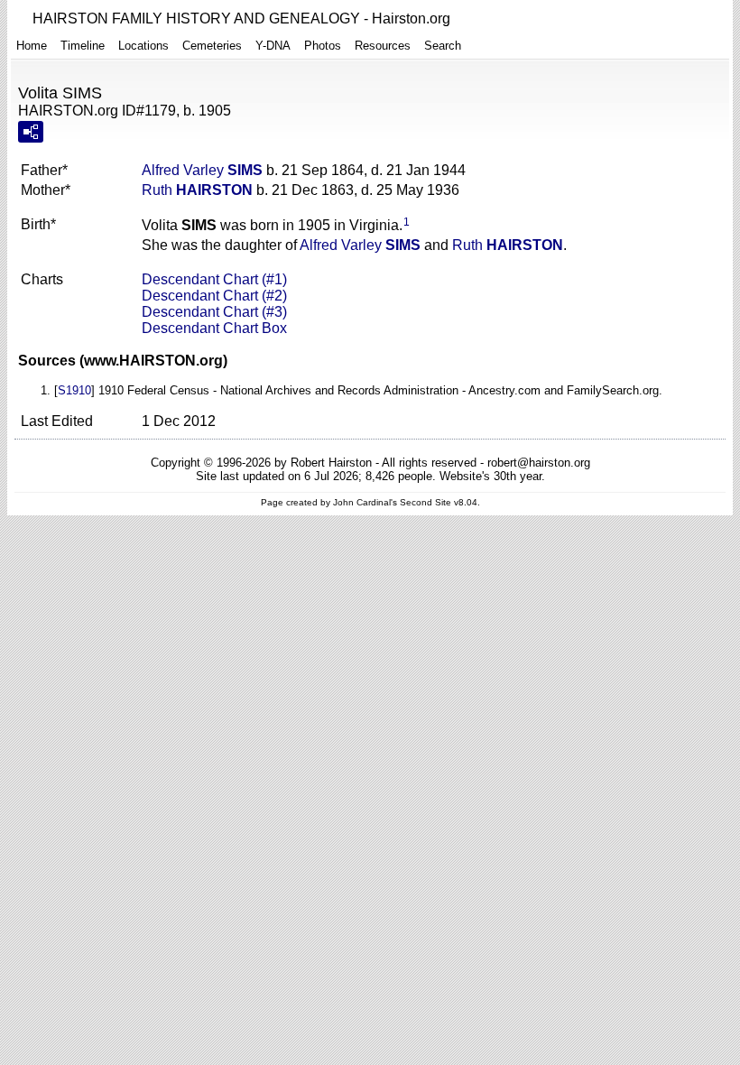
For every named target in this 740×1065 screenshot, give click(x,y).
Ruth (197, 190)
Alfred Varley (202, 170)
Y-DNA (273, 45)
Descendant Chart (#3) (214, 312)
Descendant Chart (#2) (214, 295)
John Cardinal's (365, 502)
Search (442, 45)
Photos (322, 45)
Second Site (425, 502)
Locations (143, 45)
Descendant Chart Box (214, 328)
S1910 (74, 390)
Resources (383, 45)
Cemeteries (212, 45)
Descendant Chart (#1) (214, 279)
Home (31, 45)
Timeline (82, 45)
